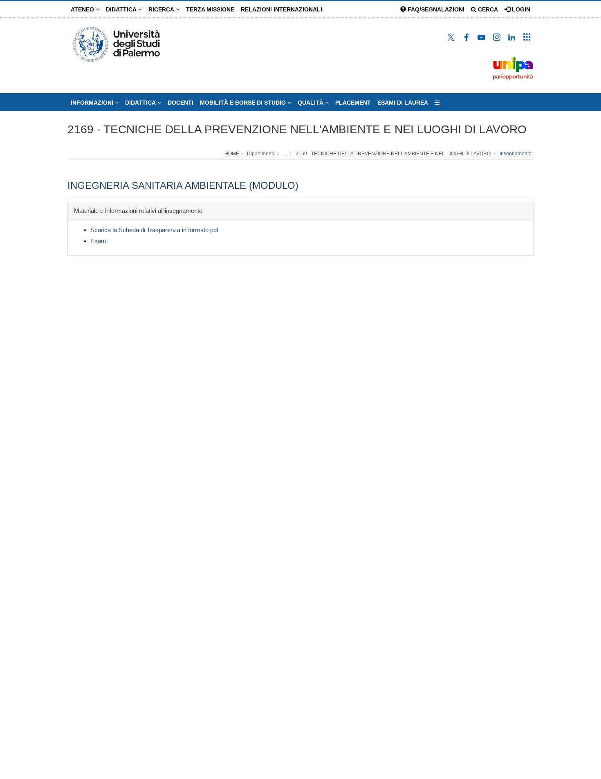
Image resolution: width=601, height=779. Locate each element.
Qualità (311, 102)
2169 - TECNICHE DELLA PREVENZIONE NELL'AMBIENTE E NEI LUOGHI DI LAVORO (297, 129)
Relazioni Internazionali (281, 9)
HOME (231, 154)
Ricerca (162, 9)
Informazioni (93, 102)
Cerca (487, 9)
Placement (353, 102)
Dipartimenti (260, 154)
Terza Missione (210, 9)
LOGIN (520, 9)
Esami (99, 240)
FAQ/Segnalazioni (435, 9)
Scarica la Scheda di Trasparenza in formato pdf (154, 229)
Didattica (122, 9)
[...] (437, 102)
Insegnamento (515, 154)
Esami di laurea (402, 102)
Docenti (180, 102)
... (285, 154)
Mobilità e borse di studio (243, 102)
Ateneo (83, 9)
